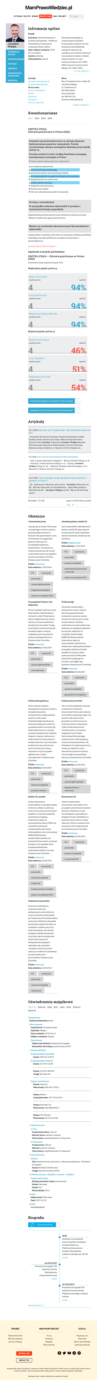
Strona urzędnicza (36, 102)
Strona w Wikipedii (36, 90)
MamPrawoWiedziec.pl (48, 8)
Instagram (32, 99)
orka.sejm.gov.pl (37, 1207)
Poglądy (49, 1341)
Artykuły (12, 64)
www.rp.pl (39, 644)
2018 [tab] (49, 1007)
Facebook (32, 96)
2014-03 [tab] (32, 1010)
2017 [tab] (56, 1007)
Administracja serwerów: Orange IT (57, 1376)
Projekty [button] (62, 16)
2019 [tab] (37, 118)
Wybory (35, 16)
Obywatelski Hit (15, 1335)
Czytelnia (18, 16)
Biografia (12, 80)
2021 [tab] (30, 118)
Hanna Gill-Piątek (38, 276)
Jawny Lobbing (15, 1341)
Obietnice (12, 68)
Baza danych (49, 1344)
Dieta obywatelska (82, 1341)
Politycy (27, 16)
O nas (55, 16)
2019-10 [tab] (32, 1007)
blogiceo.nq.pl (74, 542)
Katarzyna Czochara (39, 339)
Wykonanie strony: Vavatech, (37, 1376)
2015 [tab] (68, 1007)
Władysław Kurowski (40, 376)
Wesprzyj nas (45, 16)
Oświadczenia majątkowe (15, 74)
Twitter (31, 93)
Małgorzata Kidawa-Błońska (43, 313)
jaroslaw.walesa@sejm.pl (39, 81)
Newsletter (24, 1360)
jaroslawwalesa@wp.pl (38, 84)
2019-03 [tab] (41, 1007)
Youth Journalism (82, 1344)
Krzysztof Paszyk (38, 295)
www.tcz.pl (40, 564)
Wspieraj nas (82, 1335)
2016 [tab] (62, 1007)
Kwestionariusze (16, 59)
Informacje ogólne (13, 53)
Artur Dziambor (36, 358)
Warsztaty (82, 1338)
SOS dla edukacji (15, 1338)
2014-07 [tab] (76, 1007)
